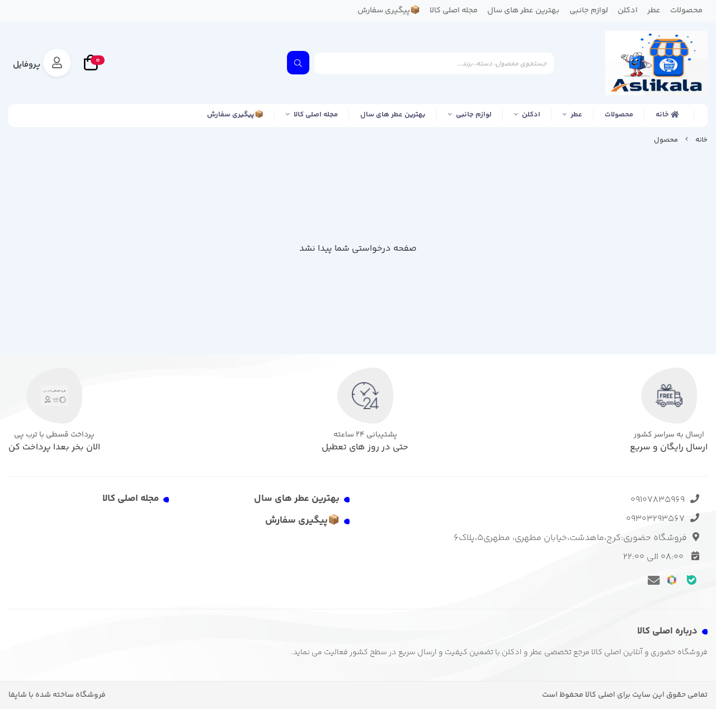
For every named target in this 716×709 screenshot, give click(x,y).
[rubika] (672, 579)
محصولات (619, 114)
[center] (298, 62)
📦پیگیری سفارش (235, 114)
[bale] (691, 579)
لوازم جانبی (474, 114)
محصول (666, 139)
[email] (652, 579)
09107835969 (657, 500)
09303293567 (655, 519)
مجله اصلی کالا (316, 114)
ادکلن (531, 114)
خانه (663, 114)
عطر (576, 114)
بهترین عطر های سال (393, 114)
